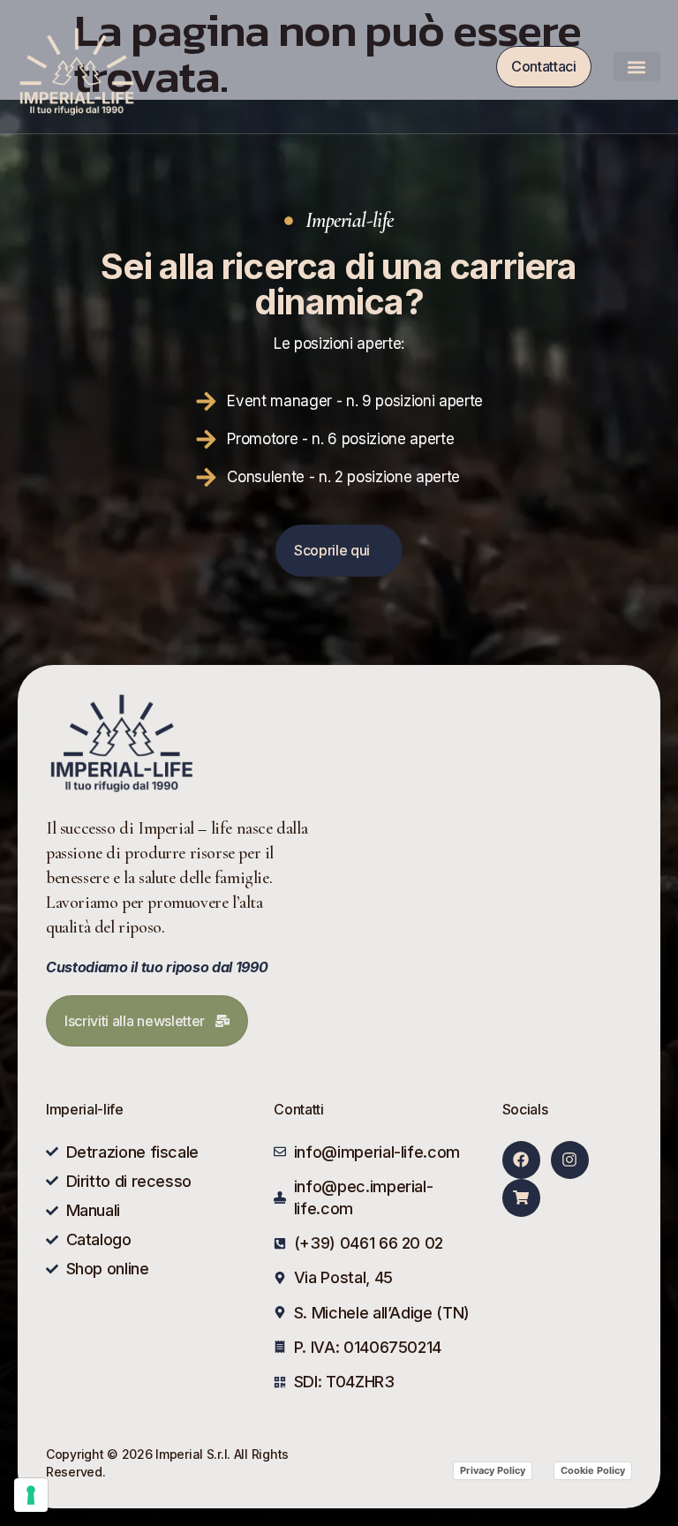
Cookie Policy (593, 1470)
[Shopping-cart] (521, 1198)
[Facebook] (521, 1160)
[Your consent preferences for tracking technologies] (31, 1495)
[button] (637, 66)
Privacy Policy (492, 1470)
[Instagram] (570, 1160)
